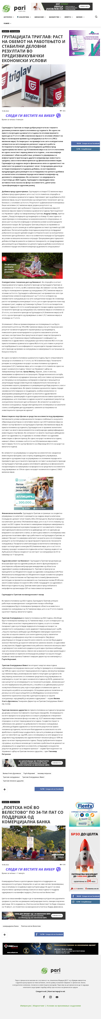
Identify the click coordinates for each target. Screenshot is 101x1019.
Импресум (25, 1005)
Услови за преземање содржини (64, 1005)
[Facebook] (44, 997)
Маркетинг (38, 1005)
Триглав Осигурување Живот (33, 777)
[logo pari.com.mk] (50, 970)
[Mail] (57, 997)
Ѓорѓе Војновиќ (29, 773)
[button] (96, 17)
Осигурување (15, 31)
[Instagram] (50, 997)
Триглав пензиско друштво (13, 781)
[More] (4, 789)
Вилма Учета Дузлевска (12, 773)
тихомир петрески (44, 773)
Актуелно (5, 31)
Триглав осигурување (11, 777)
